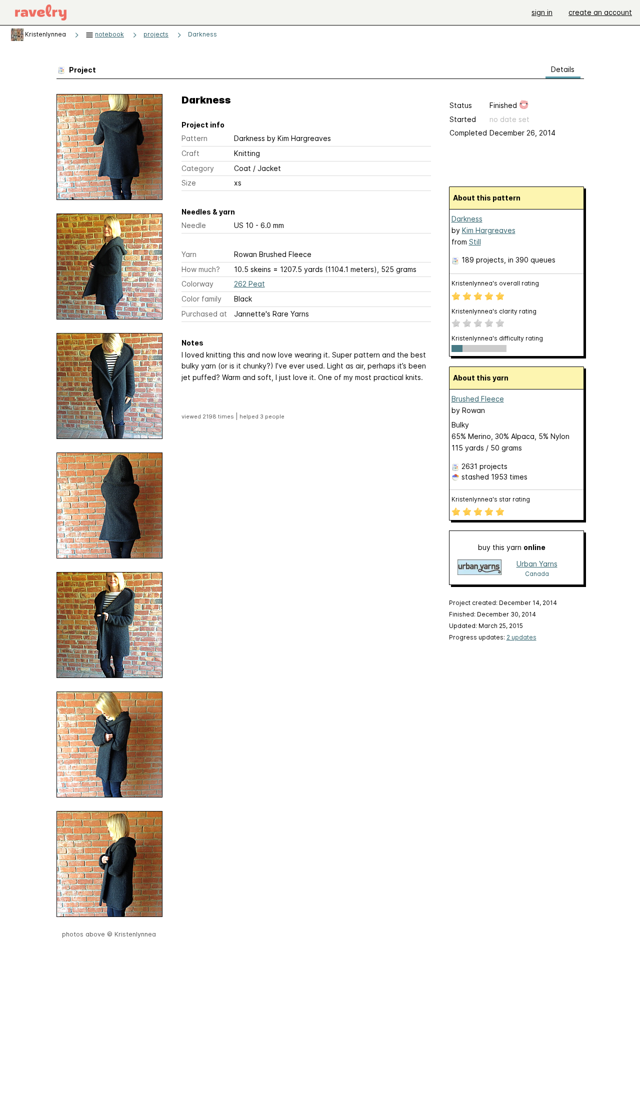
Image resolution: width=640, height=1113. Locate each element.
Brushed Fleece (478, 398)
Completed (468, 132)
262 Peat (249, 284)
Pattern (195, 138)
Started (463, 119)
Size (189, 182)
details (562, 69)
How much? (201, 269)
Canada (537, 574)
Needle (194, 225)
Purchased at (204, 314)
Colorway (198, 284)
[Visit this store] (479, 568)
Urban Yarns (537, 564)
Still (475, 242)
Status (461, 105)
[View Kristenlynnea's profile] (17, 34)
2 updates (521, 637)
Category (198, 168)
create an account (600, 12)
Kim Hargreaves (489, 230)
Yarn (189, 254)
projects (156, 34)
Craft (191, 153)
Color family (202, 298)
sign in (542, 12)
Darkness (202, 34)
